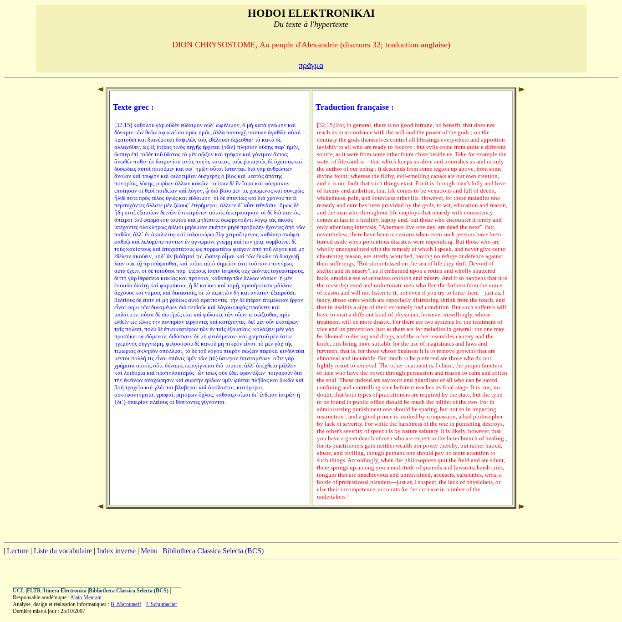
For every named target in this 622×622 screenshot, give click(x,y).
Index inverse (116, 551)
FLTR (34, 590)
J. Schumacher (161, 604)
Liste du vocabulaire (63, 551)
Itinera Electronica (65, 590)
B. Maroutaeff (126, 604)
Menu (149, 551)
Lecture (18, 551)
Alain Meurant (86, 597)
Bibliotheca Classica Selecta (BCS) (213, 551)
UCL (19, 590)
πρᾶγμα (311, 65)
